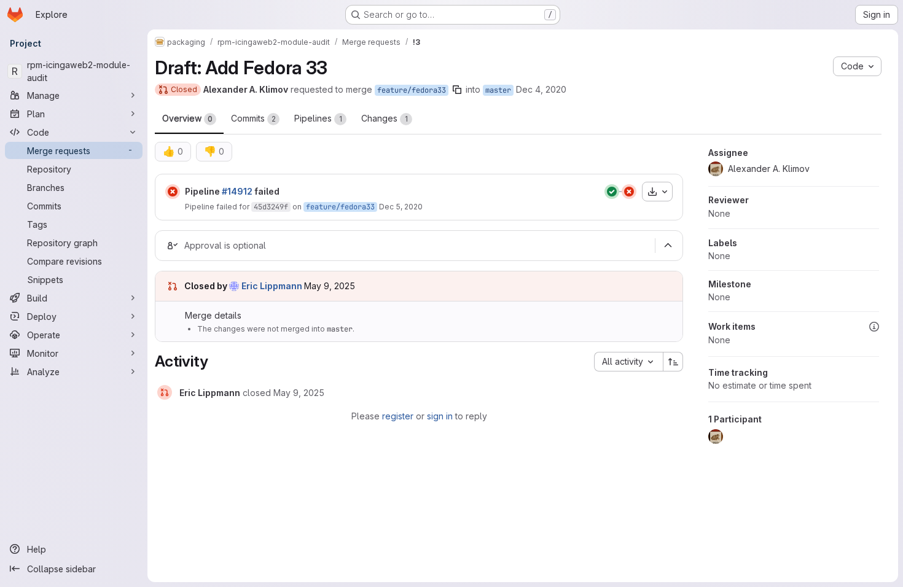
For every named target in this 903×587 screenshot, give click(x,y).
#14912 (237, 191)
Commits (253, 118)
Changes (384, 118)
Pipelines (318, 118)
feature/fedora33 (411, 90)
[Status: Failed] (172, 191)
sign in (440, 416)
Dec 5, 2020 (401, 206)
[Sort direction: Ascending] (673, 361)
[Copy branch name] (457, 89)
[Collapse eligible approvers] (667, 245)
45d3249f (271, 207)
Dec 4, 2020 (541, 89)
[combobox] (628, 361)
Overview (187, 118)
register (397, 416)
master (498, 90)
